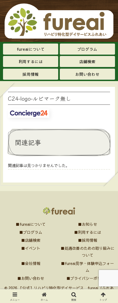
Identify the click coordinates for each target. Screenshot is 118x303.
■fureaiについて (31, 224)
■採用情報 (87, 240)
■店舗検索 (30, 240)
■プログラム (30, 232)
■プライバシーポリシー (87, 278)
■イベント (30, 248)
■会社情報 (30, 263)
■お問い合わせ (30, 278)
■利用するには (87, 232)
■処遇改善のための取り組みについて (87, 251)
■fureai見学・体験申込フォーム (87, 267)
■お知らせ (87, 224)
